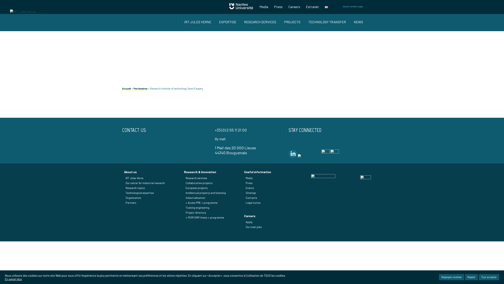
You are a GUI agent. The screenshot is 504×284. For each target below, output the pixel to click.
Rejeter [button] (471, 277)
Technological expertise (140, 192)
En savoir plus (13, 279)
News (358, 22)
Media (263, 7)
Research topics (135, 188)
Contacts (251, 197)
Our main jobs (254, 227)
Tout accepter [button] (489, 277)
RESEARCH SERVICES (260, 22)
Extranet (312, 7)
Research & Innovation (200, 172)
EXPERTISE (227, 22)
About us (130, 172)
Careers (294, 7)
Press (278, 7)
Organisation (133, 197)
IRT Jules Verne (134, 178)
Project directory (196, 212)
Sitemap (251, 192)
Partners (131, 202)
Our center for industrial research (145, 183)
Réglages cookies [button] (451, 277)
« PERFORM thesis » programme (205, 217)
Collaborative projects (199, 183)
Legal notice (253, 202)
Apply (249, 222)
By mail (220, 139)
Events (250, 188)
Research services (196, 178)
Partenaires (140, 88)
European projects (197, 188)
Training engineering (197, 207)
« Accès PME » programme (202, 202)
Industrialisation (195, 197)
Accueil (126, 88)
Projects (292, 22)
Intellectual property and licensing (206, 192)
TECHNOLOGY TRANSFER (327, 22)
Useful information (257, 172)
